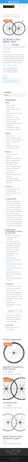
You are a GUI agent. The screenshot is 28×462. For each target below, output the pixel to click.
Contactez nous (10, 452)
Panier (18, 452)
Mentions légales (16, 450)
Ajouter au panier (11, 81)
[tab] (14, 92)
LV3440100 (13, 266)
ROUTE (13, 15)
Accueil (4, 15)
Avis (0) (6, 95)
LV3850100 (9, 262)
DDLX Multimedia (14, 458)
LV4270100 (9, 280)
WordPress (15, 460)
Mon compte (13, 454)
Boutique (9, 15)
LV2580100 (9, 270)
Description (7, 92)
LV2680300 (9, 239)
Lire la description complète (10, 65)
